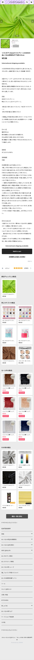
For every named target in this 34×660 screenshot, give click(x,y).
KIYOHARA (4, 600)
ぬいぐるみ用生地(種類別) (9, 539)
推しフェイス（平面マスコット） (10, 572)
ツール (3, 583)
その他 (3, 622)
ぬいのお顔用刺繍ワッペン (9, 578)
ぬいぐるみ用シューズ (7, 567)
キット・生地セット (6, 589)
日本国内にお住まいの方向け (17, 257)
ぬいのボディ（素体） (7, 556)
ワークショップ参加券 (7, 617)
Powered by (15, 642)
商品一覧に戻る (17, 516)
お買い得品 (4, 594)
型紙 (2, 534)
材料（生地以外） (6, 550)
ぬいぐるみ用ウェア (7, 611)
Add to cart (17, 251)
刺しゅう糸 (4, 606)
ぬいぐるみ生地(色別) (7, 545)
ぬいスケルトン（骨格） (7, 561)
